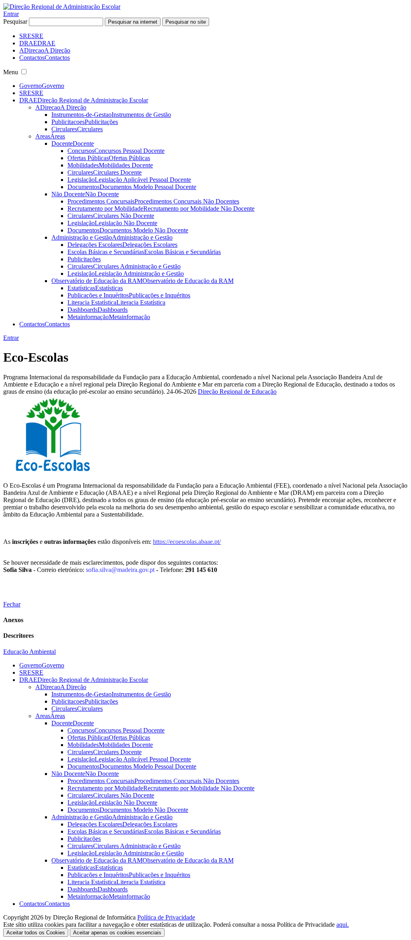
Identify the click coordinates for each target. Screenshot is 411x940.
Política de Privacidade (166, 917)
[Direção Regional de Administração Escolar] (61, 6)
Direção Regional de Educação (237, 391)
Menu (10, 72)
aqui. (342, 924)
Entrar (11, 13)
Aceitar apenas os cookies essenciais (117, 933)
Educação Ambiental (29, 651)
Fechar (11, 604)
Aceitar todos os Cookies (35, 933)
